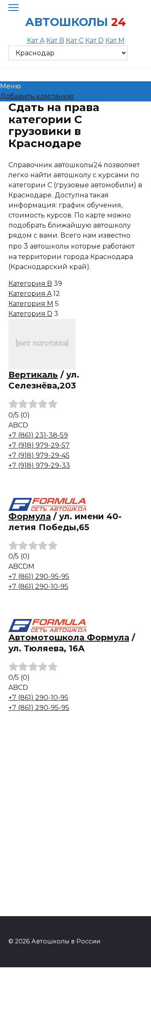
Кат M (115, 40)
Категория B (30, 284)
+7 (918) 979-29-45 (39, 455)
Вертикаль (33, 375)
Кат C (74, 40)
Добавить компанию (37, 96)
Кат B (55, 40)
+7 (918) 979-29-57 (39, 445)
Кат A (35, 40)
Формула (29, 516)
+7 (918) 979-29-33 (39, 465)
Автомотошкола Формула (68, 637)
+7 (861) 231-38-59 (38, 435)
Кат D (94, 40)
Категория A (30, 294)
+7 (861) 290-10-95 (38, 587)
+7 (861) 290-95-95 (38, 576)
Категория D (30, 314)
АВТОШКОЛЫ (66, 22)
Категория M (30, 304)
